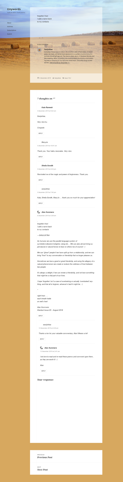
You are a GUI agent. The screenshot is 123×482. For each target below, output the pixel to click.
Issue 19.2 (68, 78)
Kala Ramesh (47, 107)
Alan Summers (48, 212)
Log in (9, 44)
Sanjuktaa (57, 78)
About (9, 23)
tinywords (14, 9)
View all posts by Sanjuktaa (58, 63)
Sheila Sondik (47, 165)
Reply (41, 133)
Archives (10, 26)
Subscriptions (11, 30)
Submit (9, 34)
